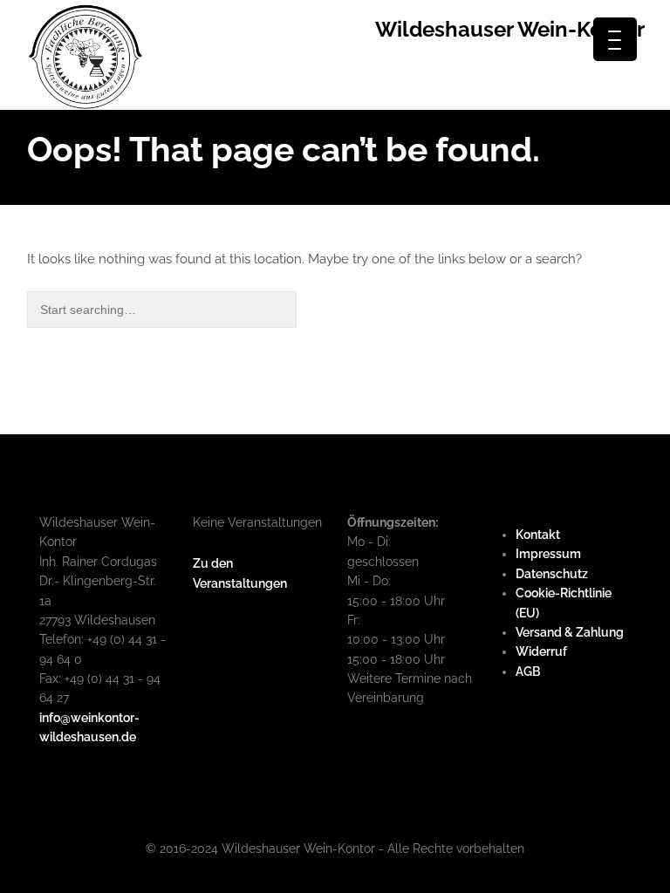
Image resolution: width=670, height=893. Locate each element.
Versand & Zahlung (570, 632)
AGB (528, 671)
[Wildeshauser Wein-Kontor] (85, 54)
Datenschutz (552, 574)
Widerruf (541, 651)
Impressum (548, 554)
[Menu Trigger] (615, 39)
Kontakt (538, 535)
